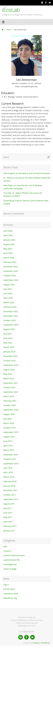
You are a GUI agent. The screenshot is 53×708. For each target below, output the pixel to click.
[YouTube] (50, 2)
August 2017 (9, 504)
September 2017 (10, 499)
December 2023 (10, 311)
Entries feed (8, 589)
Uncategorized (10, 564)
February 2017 (9, 526)
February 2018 (9, 481)
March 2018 (8, 477)
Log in (6, 584)
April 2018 (8, 472)
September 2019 (10, 432)
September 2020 (10, 410)
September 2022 (10, 365)
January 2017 (9, 531)
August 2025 (9, 244)
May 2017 (7, 517)
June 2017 (7, 513)
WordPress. (46, 643)
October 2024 (9, 275)
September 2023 (10, 325)
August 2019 (9, 437)
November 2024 (10, 271)
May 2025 (7, 249)
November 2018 (10, 454)
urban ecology (9, 569)
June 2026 (7, 231)
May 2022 (7, 374)
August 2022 (9, 369)
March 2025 (8, 257)
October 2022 (9, 360)
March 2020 (8, 423)
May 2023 (7, 343)
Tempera (36, 643)
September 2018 (10, 463)
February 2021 (9, 401)
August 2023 (9, 329)
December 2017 (10, 490)
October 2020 (9, 405)
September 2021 (10, 392)
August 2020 (9, 414)
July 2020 (7, 419)
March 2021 (8, 396)
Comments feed (10, 593)
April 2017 (8, 522)
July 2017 (7, 508)
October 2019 (9, 428)
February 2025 (9, 262)
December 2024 (10, 266)
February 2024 (9, 307)
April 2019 (8, 445)
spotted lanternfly (11, 560)
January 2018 (9, 486)
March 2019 (8, 450)
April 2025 (8, 253)
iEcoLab (11, 10)
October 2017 (9, 495)
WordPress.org (10, 598)
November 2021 (10, 383)
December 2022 (10, 356)
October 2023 (9, 320)
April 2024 (8, 298)
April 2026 (8, 235)
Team (8, 30)
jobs (5, 546)
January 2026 (9, 240)
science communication (14, 555)
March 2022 (8, 378)
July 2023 (7, 334)
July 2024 (7, 289)
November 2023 (10, 316)
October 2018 (9, 459)
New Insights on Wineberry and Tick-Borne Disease (26, 173)
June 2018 (7, 468)
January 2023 (9, 351)
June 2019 (7, 441)
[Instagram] (42, 2)
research (7, 551)
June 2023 (7, 338)
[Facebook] (46, 2)
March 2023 (8, 347)
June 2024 (7, 293)
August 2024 (9, 284)
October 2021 (9, 387)
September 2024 (10, 280)
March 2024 (8, 302)
